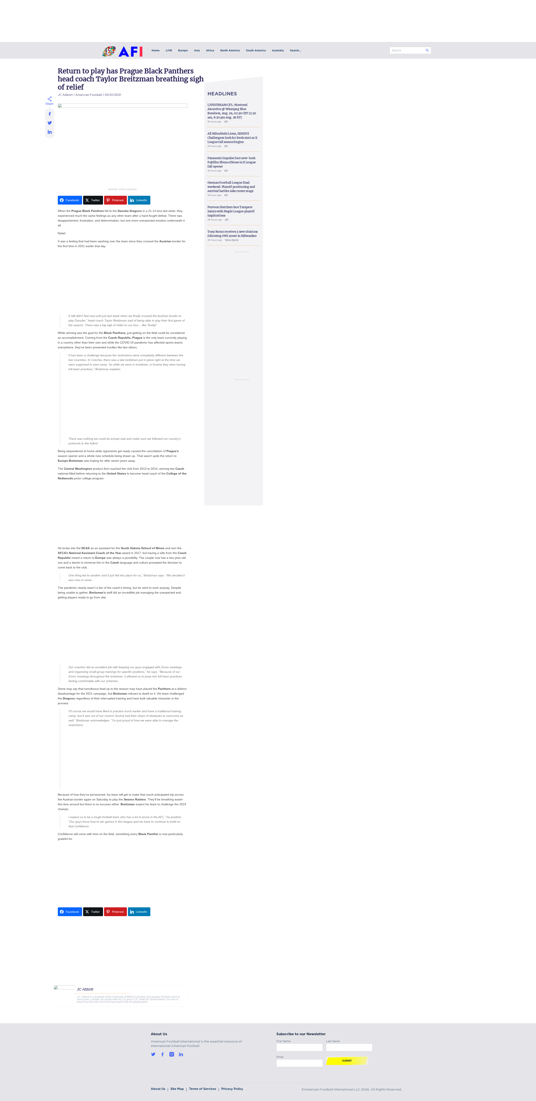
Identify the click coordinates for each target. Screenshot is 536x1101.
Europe (183, 50)
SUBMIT (347, 1060)
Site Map (177, 1089)
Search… (295, 50)
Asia (197, 50)
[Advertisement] (122, 281)
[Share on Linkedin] (50, 133)
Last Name (333, 1040)
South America (256, 50)
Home (156, 50)
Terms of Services (202, 1089)
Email (279, 1056)
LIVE (169, 50)
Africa (210, 50)
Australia (278, 50)
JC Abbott (65, 94)
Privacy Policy (232, 1089)
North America (230, 50)
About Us (158, 1089)
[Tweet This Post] (50, 122)
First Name (283, 1040)
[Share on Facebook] (50, 112)
